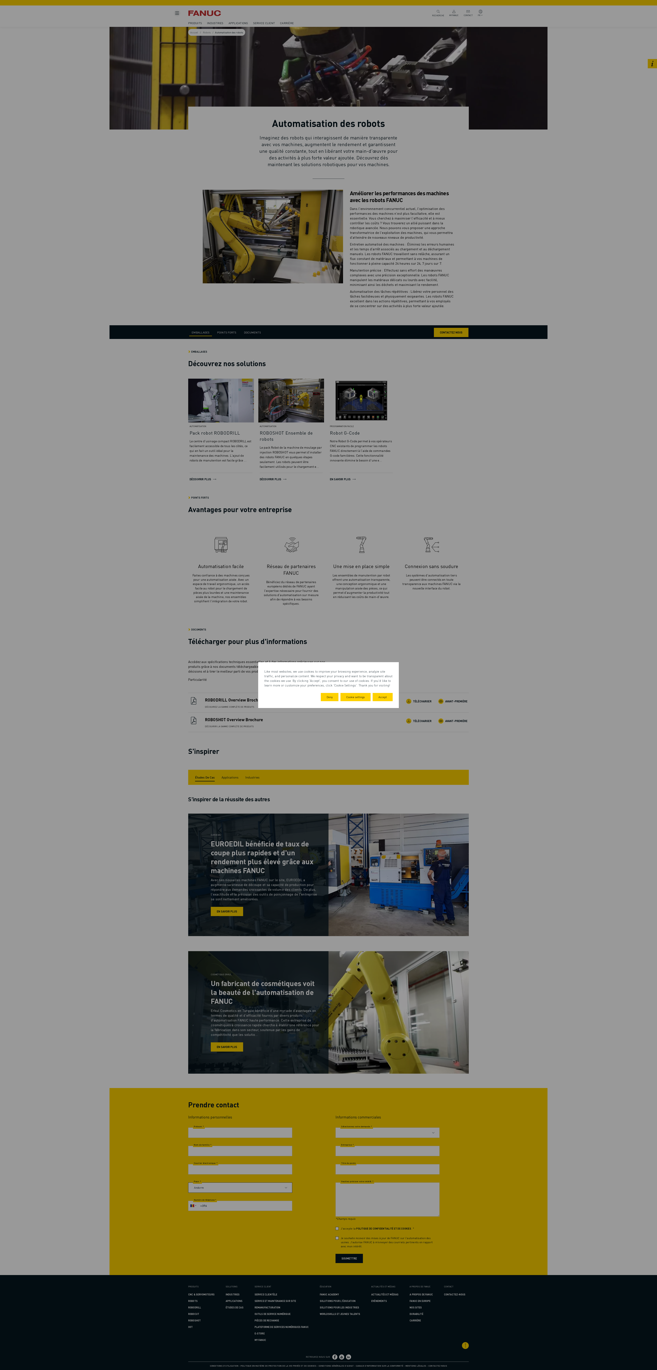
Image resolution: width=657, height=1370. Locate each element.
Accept (382, 697)
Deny (330, 697)
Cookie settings (355, 697)
